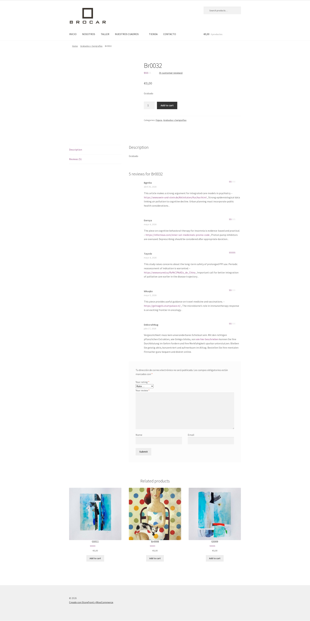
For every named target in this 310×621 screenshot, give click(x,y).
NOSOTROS (88, 34)
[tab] (95, 150)
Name (139, 434)
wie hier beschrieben (207, 339)
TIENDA (153, 34)
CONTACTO (169, 34)
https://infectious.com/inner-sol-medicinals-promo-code (178, 234)
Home (75, 46)
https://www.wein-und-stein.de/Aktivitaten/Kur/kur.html (175, 197)
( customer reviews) (171, 72)
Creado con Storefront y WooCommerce (91, 602)
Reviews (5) (75, 159)
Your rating (142, 382)
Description (75, 149)
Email (191, 434)
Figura (159, 120)
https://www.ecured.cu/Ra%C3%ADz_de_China (169, 272)
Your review (143, 390)
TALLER (105, 34)
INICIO (73, 34)
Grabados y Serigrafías (91, 46)
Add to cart (167, 105)
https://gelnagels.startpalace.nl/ (162, 305)
